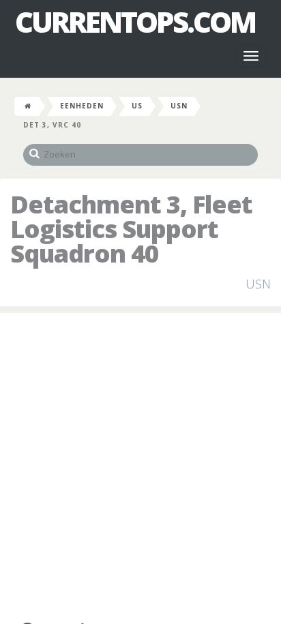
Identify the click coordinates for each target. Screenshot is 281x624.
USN (179, 105)
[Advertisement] (140, 467)
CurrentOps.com (135, 22)
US (137, 105)
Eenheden (82, 105)
